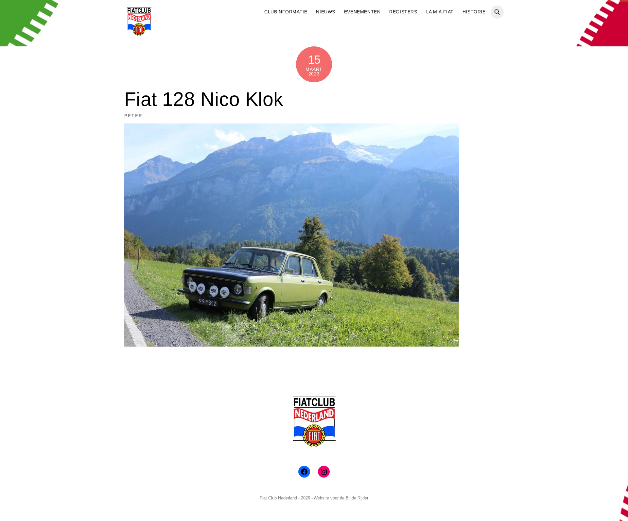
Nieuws (325, 11)
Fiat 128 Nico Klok (203, 99)
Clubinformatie (285, 11)
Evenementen (362, 11)
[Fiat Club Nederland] (139, 33)
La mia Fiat (440, 11)
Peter (133, 115)
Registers (403, 11)
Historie (474, 11)
